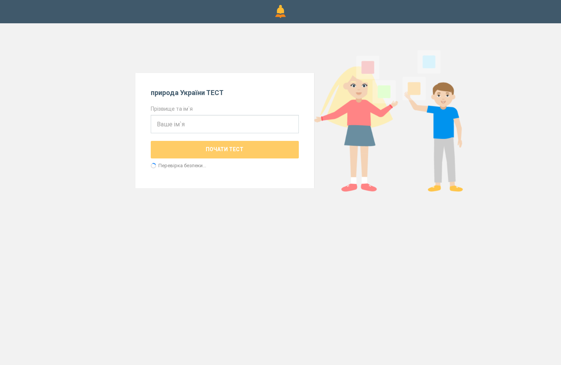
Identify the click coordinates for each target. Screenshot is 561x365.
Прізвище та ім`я (172, 109)
